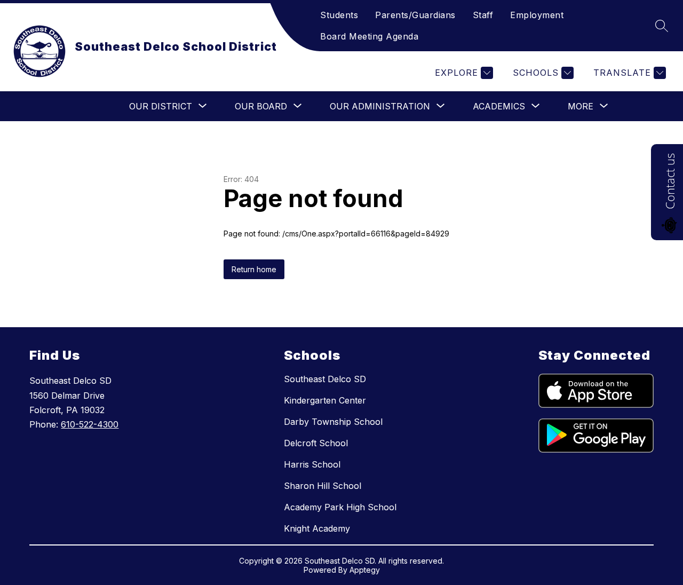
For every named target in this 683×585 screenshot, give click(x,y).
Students (339, 15)
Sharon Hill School (322, 485)
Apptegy (365, 569)
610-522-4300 (89, 424)
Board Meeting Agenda (369, 36)
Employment (536, 15)
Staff (483, 15)
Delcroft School (316, 443)
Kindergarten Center (325, 400)
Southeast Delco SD (325, 379)
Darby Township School (333, 421)
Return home (254, 269)
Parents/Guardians (415, 15)
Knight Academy (317, 528)
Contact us (670, 181)
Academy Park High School (340, 507)
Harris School (312, 464)
